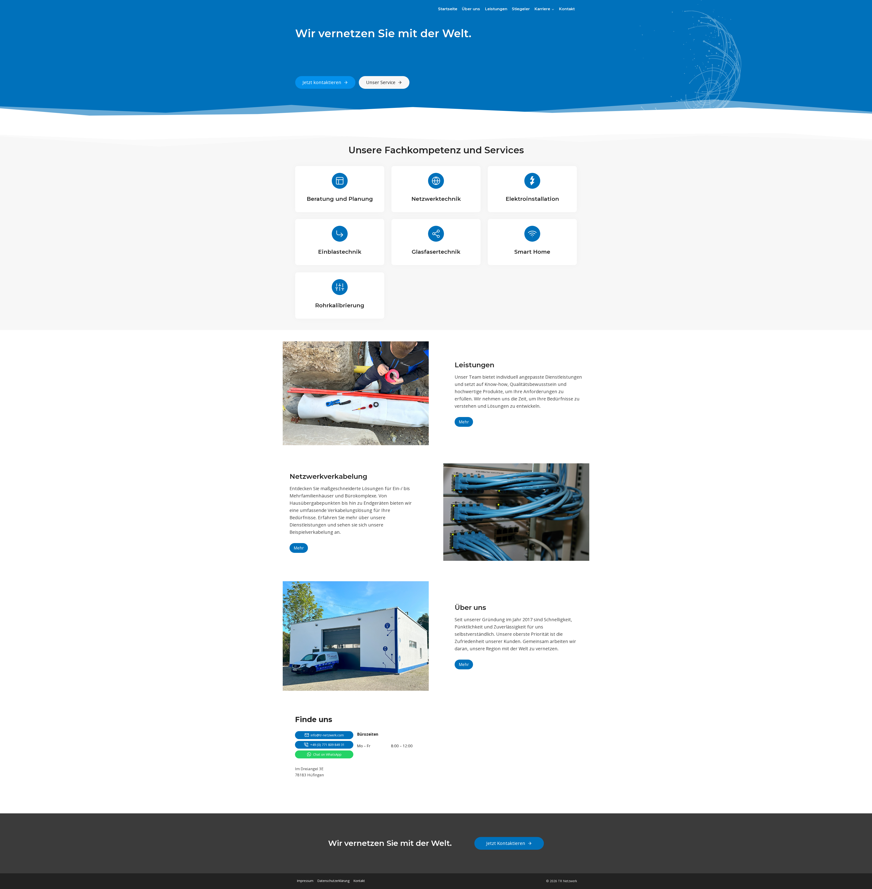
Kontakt (567, 9)
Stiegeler (521, 9)
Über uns (471, 9)
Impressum (305, 881)
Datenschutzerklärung (333, 881)
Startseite (447, 9)
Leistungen (496, 9)
